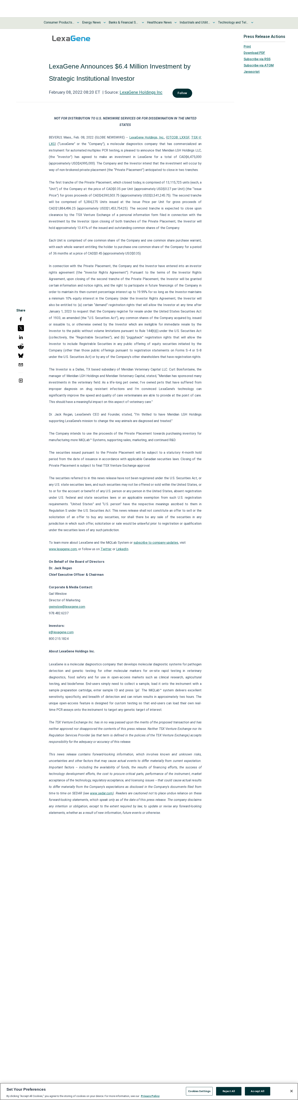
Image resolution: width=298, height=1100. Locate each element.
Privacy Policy (150, 1095)
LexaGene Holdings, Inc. (146, 137)
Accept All (257, 1090)
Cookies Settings (199, 1090)
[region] (149, 1091)
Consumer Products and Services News (59, 22)
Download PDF (254, 53)
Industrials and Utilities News (195, 22)
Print (247, 46)
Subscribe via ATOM (259, 65)
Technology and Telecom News (233, 22)
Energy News (91, 22)
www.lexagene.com (63, 549)
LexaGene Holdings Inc (141, 92)
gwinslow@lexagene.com (67, 607)
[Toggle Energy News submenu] (105, 22)
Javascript (252, 72)
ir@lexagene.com (61, 632)
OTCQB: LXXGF (178, 137)
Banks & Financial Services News (124, 22)
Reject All (229, 1090)
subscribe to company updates (156, 543)
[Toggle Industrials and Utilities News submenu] (214, 22)
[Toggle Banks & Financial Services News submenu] (143, 22)
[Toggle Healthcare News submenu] (176, 22)
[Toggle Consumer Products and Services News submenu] (78, 22)
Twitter (106, 549)
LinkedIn (122, 549)
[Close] (291, 1091)
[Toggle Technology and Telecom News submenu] (252, 22)
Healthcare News (159, 22)
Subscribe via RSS (257, 59)
